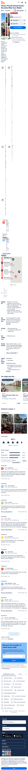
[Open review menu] (26, 468)
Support (4, 740)
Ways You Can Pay (6, 749)
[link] (11, 391)
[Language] (22, 2)
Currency (4, 725)
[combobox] (16, 462)
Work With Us (5, 746)
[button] (5, 10)
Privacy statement (6, 668)
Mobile (3, 732)
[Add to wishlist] (19, 380)
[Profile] (25, 3)
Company (4, 743)
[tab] (8, 674)
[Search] (19, 2)
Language (4, 719)
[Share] (26, 10)
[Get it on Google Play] (7, 736)
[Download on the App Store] (18, 736)
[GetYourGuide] (3, 2)
